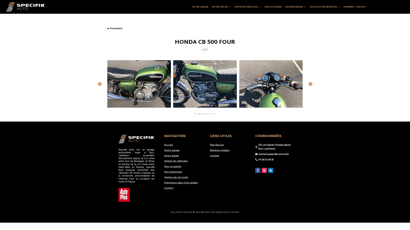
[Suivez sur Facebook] (257, 170)
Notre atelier (220, 7)
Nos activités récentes (323, 7)
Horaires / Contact (355, 7)
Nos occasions (273, 7)
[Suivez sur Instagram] (264, 170)
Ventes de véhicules (246, 7)
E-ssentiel (233, 212)
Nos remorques (294, 7)
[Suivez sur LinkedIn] (270, 170)
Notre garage (200, 7)
